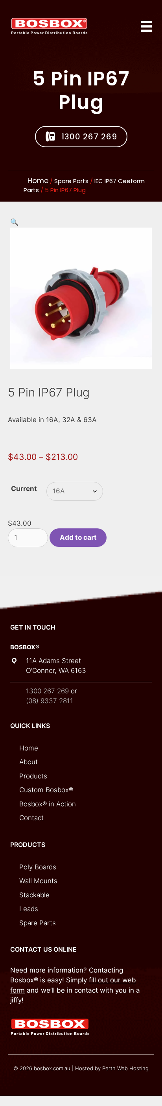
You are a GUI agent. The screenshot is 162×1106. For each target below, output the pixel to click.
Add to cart (78, 537)
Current (24, 489)
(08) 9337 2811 (49, 701)
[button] (81, 136)
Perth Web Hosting (125, 1068)
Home (38, 180)
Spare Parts (71, 181)
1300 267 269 (47, 691)
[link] (84, 748)
